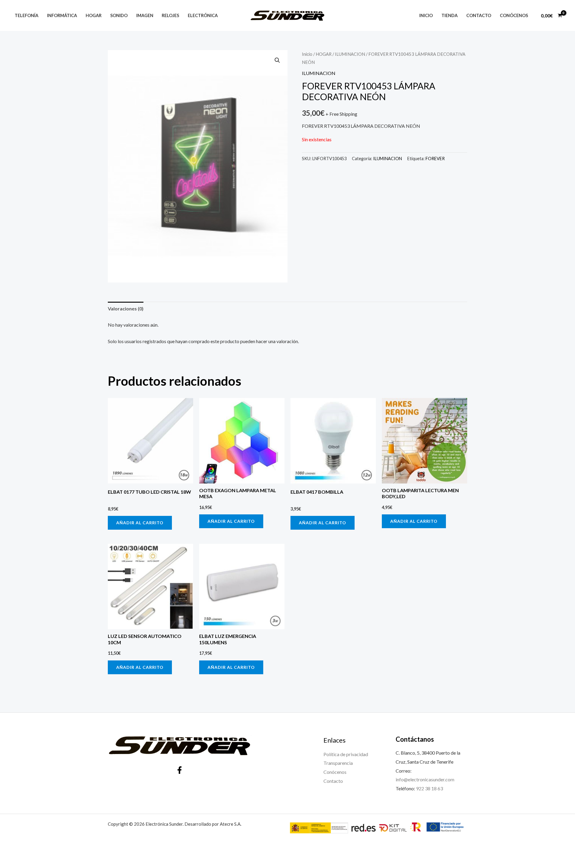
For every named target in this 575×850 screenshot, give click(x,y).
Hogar (94, 15)
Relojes (170, 15)
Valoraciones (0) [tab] (125, 308)
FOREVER (435, 158)
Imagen (144, 15)
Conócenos (514, 15)
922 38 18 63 (429, 788)
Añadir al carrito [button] (140, 522)
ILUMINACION (350, 54)
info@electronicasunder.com (425, 779)
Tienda (449, 15)
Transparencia (338, 763)
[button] (277, 60)
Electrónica (203, 15)
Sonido (119, 15)
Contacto (478, 15)
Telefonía (26, 15)
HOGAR (324, 54)
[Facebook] (179, 770)
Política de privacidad (345, 754)
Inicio (426, 15)
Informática (62, 15)
